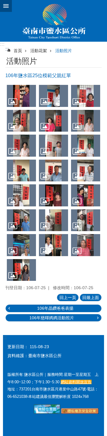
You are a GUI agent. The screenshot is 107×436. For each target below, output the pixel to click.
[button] (21, 96)
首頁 (18, 50)
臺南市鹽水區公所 (53, 21)
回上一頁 (67, 297)
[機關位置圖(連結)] (47, 412)
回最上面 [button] (90, 297)
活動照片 (63, 50)
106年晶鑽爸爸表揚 (55, 308)
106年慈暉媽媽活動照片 (51, 317)
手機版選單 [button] (6, 6)
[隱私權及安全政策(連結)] (79, 412)
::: (2, 44)
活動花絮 (38, 50)
